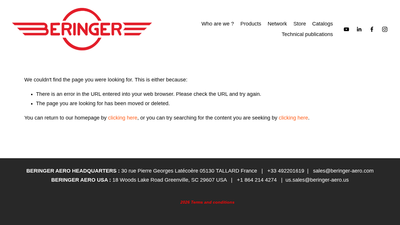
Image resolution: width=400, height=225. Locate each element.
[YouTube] (346, 29)
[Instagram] (385, 29)
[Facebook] (372, 29)
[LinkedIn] (359, 29)
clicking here (122, 118)
